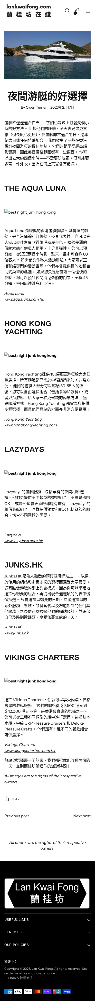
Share (16, 799)
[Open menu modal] (88, 11)
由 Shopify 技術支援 (18, 978)
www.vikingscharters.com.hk (30, 750)
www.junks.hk (16, 633)
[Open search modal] (67, 11)
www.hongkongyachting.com (30, 425)
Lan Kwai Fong (42, 968)
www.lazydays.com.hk (23, 540)
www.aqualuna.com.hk (24, 299)
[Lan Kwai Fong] (28, 10)
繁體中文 (10, 961)
